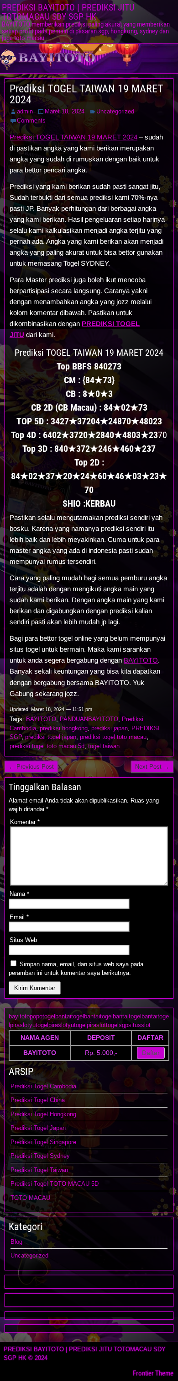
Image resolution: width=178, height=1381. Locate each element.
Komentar (25, 822)
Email (19, 917)
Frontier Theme (153, 1373)
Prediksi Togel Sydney (40, 1155)
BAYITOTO (141, 660)
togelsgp (117, 1025)
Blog (16, 1241)
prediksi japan (109, 728)
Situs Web (23, 940)
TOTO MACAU (30, 1197)
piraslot (19, 1025)
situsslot (139, 1025)
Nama (19, 893)
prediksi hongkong (64, 728)
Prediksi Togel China (37, 1100)
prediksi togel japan (50, 736)
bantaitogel (69, 1016)
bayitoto (19, 1016)
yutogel (38, 1025)
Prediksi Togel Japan (38, 1127)
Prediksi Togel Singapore (43, 1142)
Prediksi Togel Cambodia (43, 1086)
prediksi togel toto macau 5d (47, 746)
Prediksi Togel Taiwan (39, 1170)
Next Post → (152, 766)
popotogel (42, 1016)
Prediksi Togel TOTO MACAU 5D (54, 1183)
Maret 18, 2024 (64, 111)
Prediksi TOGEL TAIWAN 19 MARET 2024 (86, 94)
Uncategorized (115, 111)
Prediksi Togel (30, 1114)
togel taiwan (104, 746)
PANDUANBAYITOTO (89, 719)
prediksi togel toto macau (113, 736)
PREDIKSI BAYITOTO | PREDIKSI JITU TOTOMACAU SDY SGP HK (68, 12)
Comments (31, 120)
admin (25, 111)
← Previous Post (31, 766)
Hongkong (63, 1114)
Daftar (151, 1052)
